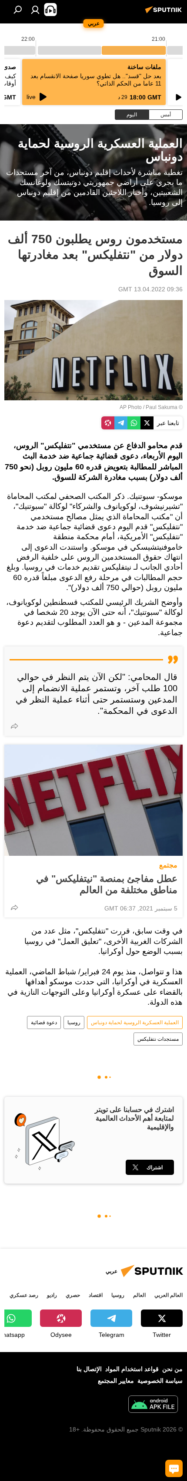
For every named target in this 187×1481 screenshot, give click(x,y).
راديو (52, 1295)
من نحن (172, 1369)
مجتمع (168, 865)
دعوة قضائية (44, 1022)
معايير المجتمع (116, 1380)
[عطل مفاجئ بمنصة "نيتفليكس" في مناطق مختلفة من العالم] (93, 800)
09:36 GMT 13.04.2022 (150, 289)
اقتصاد (96, 1295)
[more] (14, 726)
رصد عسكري (24, 1295)
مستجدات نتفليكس (158, 1039)
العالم (139, 1295)
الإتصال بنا (89, 1369)
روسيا (73, 1022)
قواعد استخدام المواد (132, 1369)
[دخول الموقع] (35, 9)
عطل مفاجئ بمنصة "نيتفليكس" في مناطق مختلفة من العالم (106, 884)
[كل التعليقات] (174, 1468)
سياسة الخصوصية (160, 1380)
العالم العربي (168, 1295)
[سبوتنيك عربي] (165, 13)
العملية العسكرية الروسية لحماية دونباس (135, 1022)
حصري (73, 1295)
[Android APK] (153, 1405)
